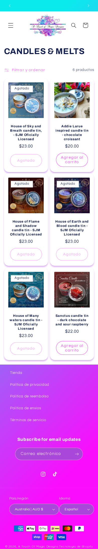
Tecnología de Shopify (76, 546)
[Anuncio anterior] (9, 5)
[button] (10, 25)
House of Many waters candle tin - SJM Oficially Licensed (26, 322)
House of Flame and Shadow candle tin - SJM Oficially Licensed (26, 228)
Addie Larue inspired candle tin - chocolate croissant (72, 132)
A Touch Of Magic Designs (38, 546)
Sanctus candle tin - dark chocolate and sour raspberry (72, 320)
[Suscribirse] (77, 454)
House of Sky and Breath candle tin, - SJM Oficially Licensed (26, 132)
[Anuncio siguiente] (88, 5)
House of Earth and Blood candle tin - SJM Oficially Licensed (72, 228)
